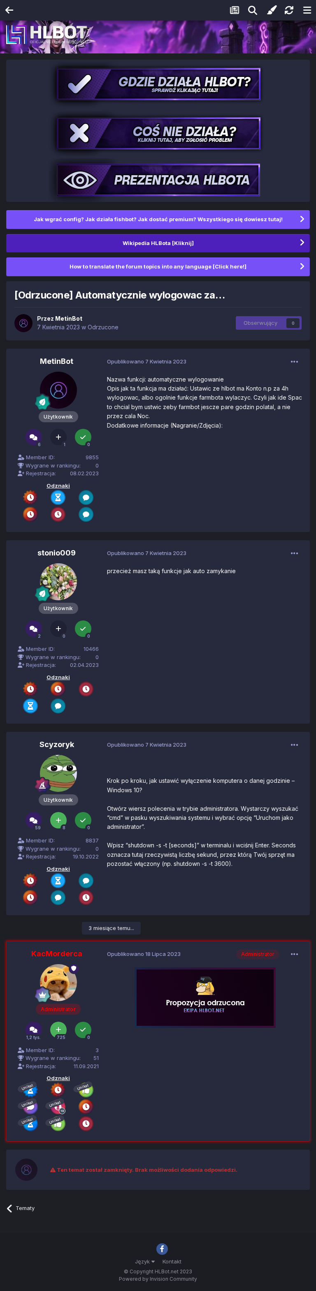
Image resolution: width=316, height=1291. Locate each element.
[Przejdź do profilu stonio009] (58, 581)
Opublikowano (146, 361)
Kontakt (172, 1261)
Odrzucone (103, 327)
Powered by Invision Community (158, 1279)
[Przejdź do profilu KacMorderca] (58, 982)
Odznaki (58, 485)
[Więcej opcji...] (294, 362)
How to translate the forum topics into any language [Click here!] (158, 266)
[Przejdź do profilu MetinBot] (23, 323)
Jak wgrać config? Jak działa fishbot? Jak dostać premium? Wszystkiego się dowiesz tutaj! (158, 219)
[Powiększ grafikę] (205, 997)
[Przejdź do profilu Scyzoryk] (58, 773)
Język (143, 1261)
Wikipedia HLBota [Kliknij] (158, 243)
